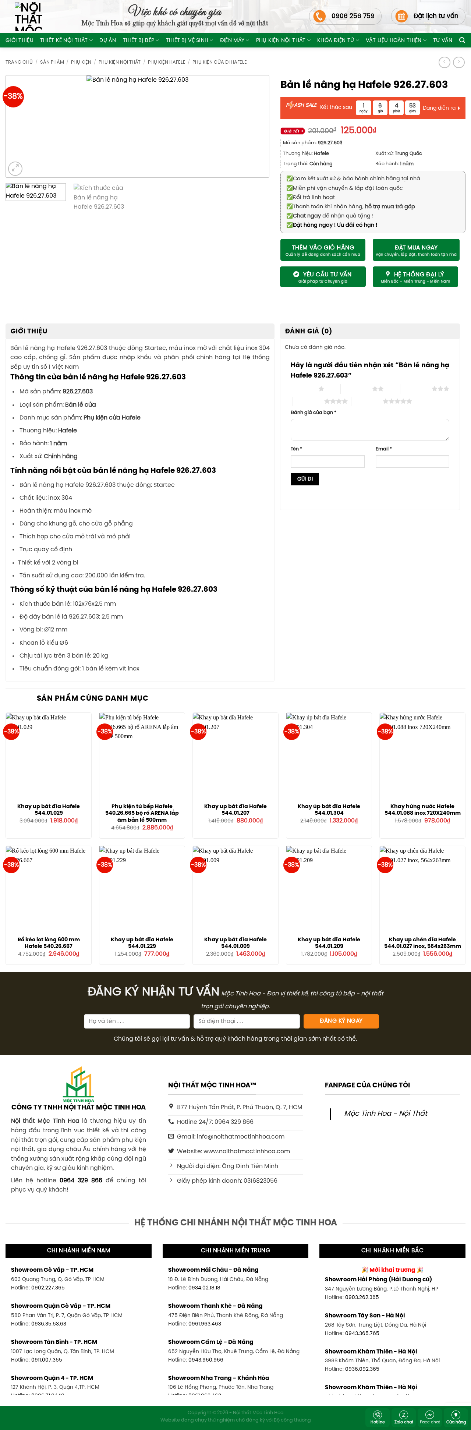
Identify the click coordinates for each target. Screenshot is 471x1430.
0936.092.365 (362, 1369)
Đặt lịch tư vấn (436, 16)
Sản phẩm (52, 62)
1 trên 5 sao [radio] (302, 389)
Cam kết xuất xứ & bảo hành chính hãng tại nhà (353, 179)
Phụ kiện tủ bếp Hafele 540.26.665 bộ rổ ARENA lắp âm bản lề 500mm (142, 813)
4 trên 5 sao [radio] (308, 401)
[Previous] (23, 126)
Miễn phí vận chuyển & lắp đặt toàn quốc (344, 188)
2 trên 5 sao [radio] (356, 389)
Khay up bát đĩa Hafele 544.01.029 (48, 810)
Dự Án (107, 40)
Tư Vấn (443, 40)
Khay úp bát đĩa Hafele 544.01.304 (329, 810)
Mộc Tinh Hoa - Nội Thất (385, 1114)
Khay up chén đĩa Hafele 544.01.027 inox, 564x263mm (422, 943)
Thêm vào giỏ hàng (323, 248)
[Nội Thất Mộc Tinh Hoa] (24, 16)
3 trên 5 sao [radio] (416, 389)
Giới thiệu (19, 40)
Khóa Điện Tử (335, 40)
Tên (296, 449)
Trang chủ (19, 62)
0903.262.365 (362, 1297)
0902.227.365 (48, 1288)
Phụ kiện (81, 62)
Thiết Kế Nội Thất (64, 40)
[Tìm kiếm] (462, 40)
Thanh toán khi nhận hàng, (350, 207)
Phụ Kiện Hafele (166, 62)
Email (384, 449)
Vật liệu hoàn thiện (393, 40)
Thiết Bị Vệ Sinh (187, 40)
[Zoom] (15, 169)
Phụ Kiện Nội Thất (281, 40)
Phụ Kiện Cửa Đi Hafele (219, 62)
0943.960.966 (205, 1360)
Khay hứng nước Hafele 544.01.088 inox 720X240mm (423, 810)
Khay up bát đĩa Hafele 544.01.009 (235, 943)
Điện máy (232, 40)
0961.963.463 (204, 1324)
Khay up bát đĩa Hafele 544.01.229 (142, 943)
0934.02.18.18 (204, 1288)
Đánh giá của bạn (313, 412)
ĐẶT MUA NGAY (416, 248)
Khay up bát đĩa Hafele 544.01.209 (329, 943)
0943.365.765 (362, 1333)
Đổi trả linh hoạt (310, 198)
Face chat (430, 1422)
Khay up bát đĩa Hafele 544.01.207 (235, 810)
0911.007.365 (46, 1360)
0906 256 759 (353, 16)
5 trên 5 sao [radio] (367, 401)
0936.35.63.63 (48, 1324)
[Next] (252, 126)
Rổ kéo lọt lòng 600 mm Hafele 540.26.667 (49, 943)
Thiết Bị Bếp (138, 40)
